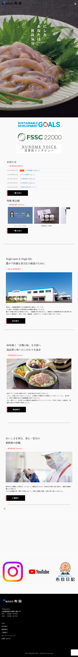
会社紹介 (5, 626)
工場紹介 (5, 632)
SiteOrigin (49, 653)
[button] (69, 208)
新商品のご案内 (44, 226)
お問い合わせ (6, 638)
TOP (3, 623)
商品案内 (5, 629)
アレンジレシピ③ (18, 226)
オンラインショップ (8, 635)
